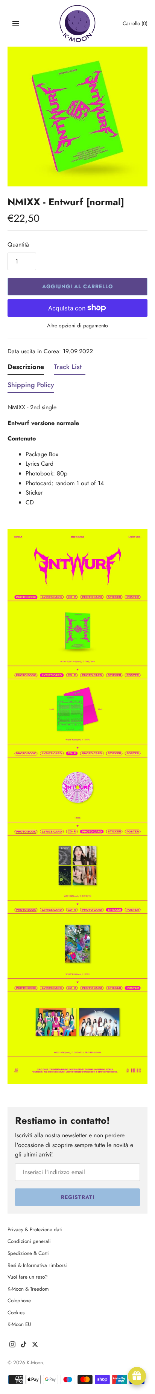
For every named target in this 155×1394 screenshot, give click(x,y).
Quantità (18, 244)
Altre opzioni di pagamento (77, 325)
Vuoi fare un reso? (28, 1276)
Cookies (16, 1312)
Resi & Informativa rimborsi (37, 1265)
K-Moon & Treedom (28, 1289)
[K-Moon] (77, 23)
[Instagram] (12, 1345)
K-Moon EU (19, 1324)
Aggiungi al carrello (77, 286)
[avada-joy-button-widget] (137, 1376)
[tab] (26, 368)
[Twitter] (35, 1345)
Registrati (77, 1197)
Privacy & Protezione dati (35, 1229)
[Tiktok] (24, 1345)
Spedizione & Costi (28, 1253)
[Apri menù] (16, 23)
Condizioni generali (29, 1241)
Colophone (19, 1300)
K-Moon (35, 1362)
